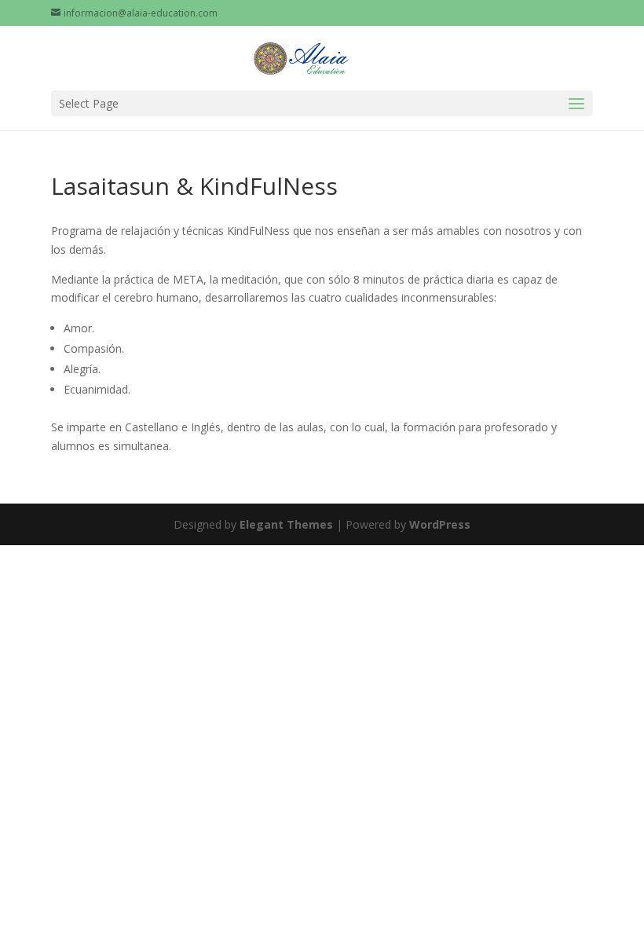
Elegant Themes (286, 524)
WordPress (439, 524)
